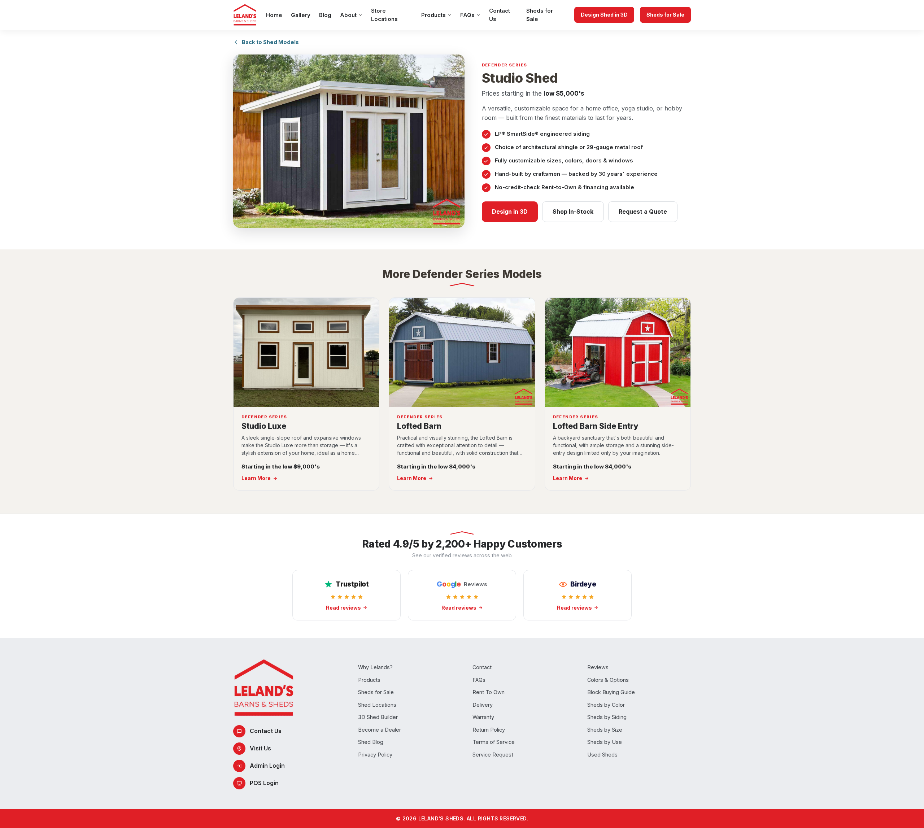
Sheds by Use (604, 742)
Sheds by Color (606, 705)
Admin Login (267, 765)
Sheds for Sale (539, 14)
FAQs (467, 15)
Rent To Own (488, 692)
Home (274, 15)
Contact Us (499, 14)
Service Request (492, 754)
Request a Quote (643, 211)
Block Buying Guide (611, 692)
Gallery (300, 15)
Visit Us (260, 748)
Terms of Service (493, 742)
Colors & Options (608, 680)
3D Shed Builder (378, 717)
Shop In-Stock (573, 211)
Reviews (598, 667)
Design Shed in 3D (604, 15)
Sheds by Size (604, 730)
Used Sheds (602, 754)
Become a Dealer (379, 730)
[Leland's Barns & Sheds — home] (245, 15)
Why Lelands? (375, 667)
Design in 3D (510, 211)
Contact (482, 667)
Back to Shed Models (270, 42)
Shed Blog (370, 742)
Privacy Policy (375, 754)
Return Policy (488, 730)
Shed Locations (377, 705)
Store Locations (384, 14)
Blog (325, 15)
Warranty (483, 717)
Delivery (482, 705)
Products (433, 15)
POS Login (264, 782)
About (348, 15)
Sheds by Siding (607, 717)
